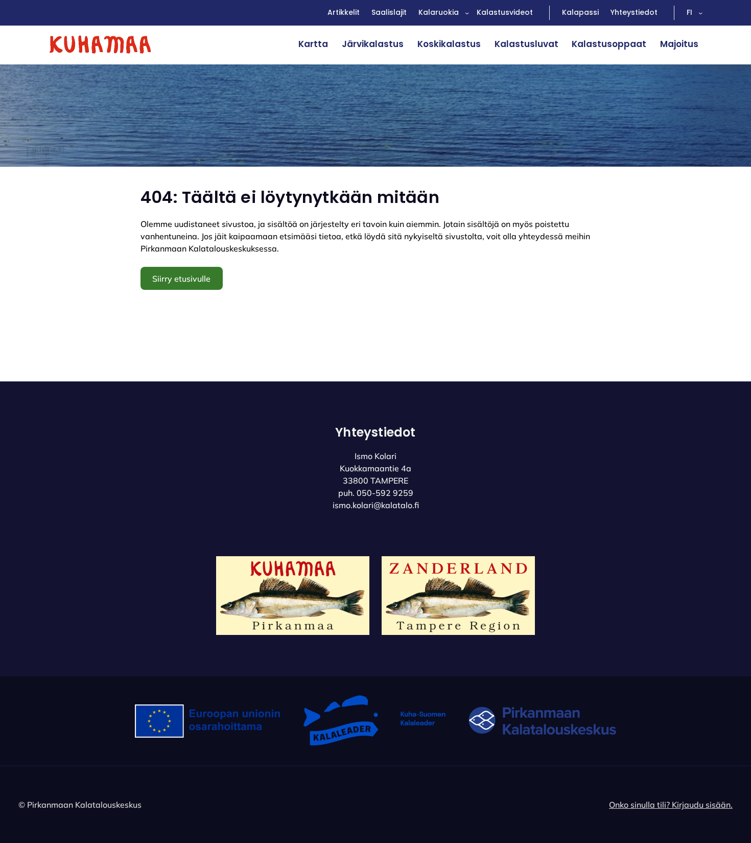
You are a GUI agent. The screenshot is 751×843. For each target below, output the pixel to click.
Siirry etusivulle (181, 279)
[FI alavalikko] (700, 13)
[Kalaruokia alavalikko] (467, 13)
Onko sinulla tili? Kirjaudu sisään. (671, 805)
